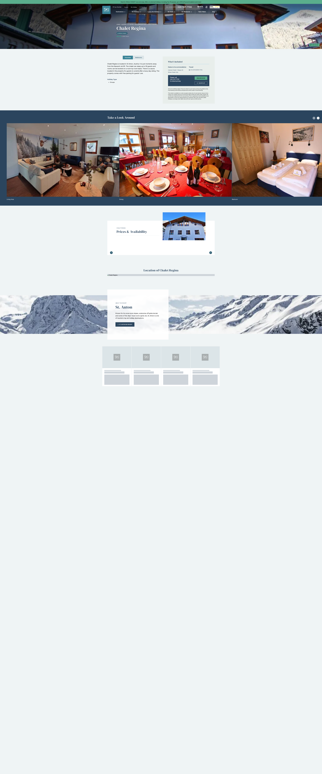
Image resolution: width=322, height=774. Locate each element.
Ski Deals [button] (170, 12)
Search (143, 7)
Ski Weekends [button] (186, 12)
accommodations (140, 24)
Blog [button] (213, 12)
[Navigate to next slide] (318, 118)
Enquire (126, 7)
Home (118, 24)
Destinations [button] (120, 12)
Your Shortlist (117, 7)
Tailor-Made (202, 12)
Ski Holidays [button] (135, 12)
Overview (128, 57)
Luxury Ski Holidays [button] (154, 12)
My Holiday (134, 7)
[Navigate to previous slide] (314, 118)
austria (124, 24)
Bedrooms (138, 57)
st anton (130, 24)
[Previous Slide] (111, 247)
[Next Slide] (211, 247)
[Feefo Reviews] (215, 7)
